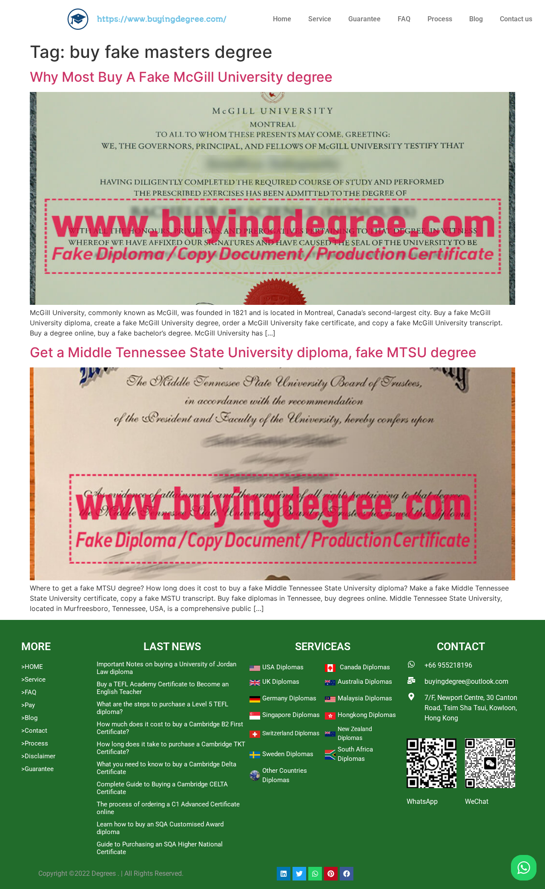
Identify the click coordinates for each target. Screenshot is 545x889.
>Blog (29, 718)
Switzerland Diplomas (290, 733)
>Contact (34, 730)
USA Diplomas (283, 667)
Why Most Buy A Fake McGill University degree (181, 77)
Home (282, 19)
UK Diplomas (280, 681)
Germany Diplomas (289, 698)
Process (439, 19)
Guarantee (364, 19)
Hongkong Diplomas (367, 715)
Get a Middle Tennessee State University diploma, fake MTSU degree (253, 352)
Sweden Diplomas (287, 754)
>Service (33, 679)
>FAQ (28, 692)
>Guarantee (37, 769)
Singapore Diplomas (291, 715)
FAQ (404, 19)
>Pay (28, 705)
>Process (34, 743)
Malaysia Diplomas (365, 698)
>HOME (32, 667)
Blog (476, 19)
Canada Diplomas (365, 667)
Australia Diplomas (365, 681)
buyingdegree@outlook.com (466, 681)
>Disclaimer (38, 756)
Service (319, 19)
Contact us (516, 19)
